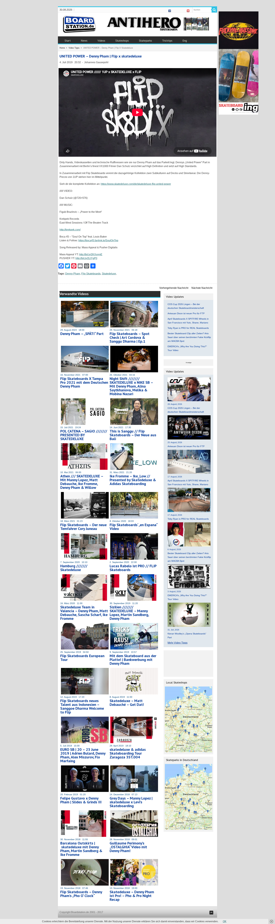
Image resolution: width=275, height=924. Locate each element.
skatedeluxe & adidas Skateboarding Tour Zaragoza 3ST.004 (128, 753)
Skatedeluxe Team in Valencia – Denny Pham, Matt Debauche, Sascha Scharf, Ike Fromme (84, 613)
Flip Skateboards (91, 273)
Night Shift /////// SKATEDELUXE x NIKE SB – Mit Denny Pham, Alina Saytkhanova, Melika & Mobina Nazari (131, 386)
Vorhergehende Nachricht (173, 288)
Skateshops (122, 40)
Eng (185, 40)
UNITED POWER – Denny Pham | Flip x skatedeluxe (101, 56)
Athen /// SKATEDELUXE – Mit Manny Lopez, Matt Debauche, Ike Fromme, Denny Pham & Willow (81, 482)
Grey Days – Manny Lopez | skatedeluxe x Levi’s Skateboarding (131, 802)
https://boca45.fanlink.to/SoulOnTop (98, 240)
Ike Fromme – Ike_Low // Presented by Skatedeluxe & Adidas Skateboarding (133, 480)
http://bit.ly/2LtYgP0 (86, 258)
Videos (101, 40)
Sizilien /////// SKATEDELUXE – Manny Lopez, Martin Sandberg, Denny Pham (129, 613)
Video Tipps (74, 48)
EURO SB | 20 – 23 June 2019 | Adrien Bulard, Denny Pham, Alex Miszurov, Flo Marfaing (82, 755)
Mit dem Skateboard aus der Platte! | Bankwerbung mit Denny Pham (133, 659)
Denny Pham (72, 273)
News (84, 40)
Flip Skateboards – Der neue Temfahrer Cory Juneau (83, 526)
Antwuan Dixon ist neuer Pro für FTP (186, 313)
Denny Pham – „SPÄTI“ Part (82, 333)
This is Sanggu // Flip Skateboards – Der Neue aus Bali (133, 435)
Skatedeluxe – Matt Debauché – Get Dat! (127, 702)
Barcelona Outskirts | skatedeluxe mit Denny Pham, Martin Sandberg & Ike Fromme (81, 849)
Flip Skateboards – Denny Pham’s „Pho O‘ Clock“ (81, 893)
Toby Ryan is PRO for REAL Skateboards (188, 328)
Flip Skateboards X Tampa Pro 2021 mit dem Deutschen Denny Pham (84, 382)
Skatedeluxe (109, 273)
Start (68, 40)
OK (224, 921)
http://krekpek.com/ (70, 229)
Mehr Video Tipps (177, 642)
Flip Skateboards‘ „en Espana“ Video (133, 526)
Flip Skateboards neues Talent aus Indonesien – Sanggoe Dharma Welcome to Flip (82, 706)
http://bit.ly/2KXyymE (90, 254)
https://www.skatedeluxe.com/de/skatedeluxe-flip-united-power (136, 184)
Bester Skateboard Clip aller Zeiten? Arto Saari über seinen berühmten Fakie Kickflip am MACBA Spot (189, 337)
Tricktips (167, 40)
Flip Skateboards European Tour (82, 657)
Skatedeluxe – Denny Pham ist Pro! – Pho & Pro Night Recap (132, 895)
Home (62, 48)
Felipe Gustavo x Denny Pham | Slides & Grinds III (81, 800)
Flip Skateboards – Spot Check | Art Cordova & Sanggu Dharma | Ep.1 (129, 337)
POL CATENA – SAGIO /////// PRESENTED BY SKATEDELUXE (83, 435)
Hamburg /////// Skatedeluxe (73, 567)
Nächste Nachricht (201, 288)
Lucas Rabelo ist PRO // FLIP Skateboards (133, 567)
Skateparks (145, 40)
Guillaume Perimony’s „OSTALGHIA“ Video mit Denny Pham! (128, 847)
